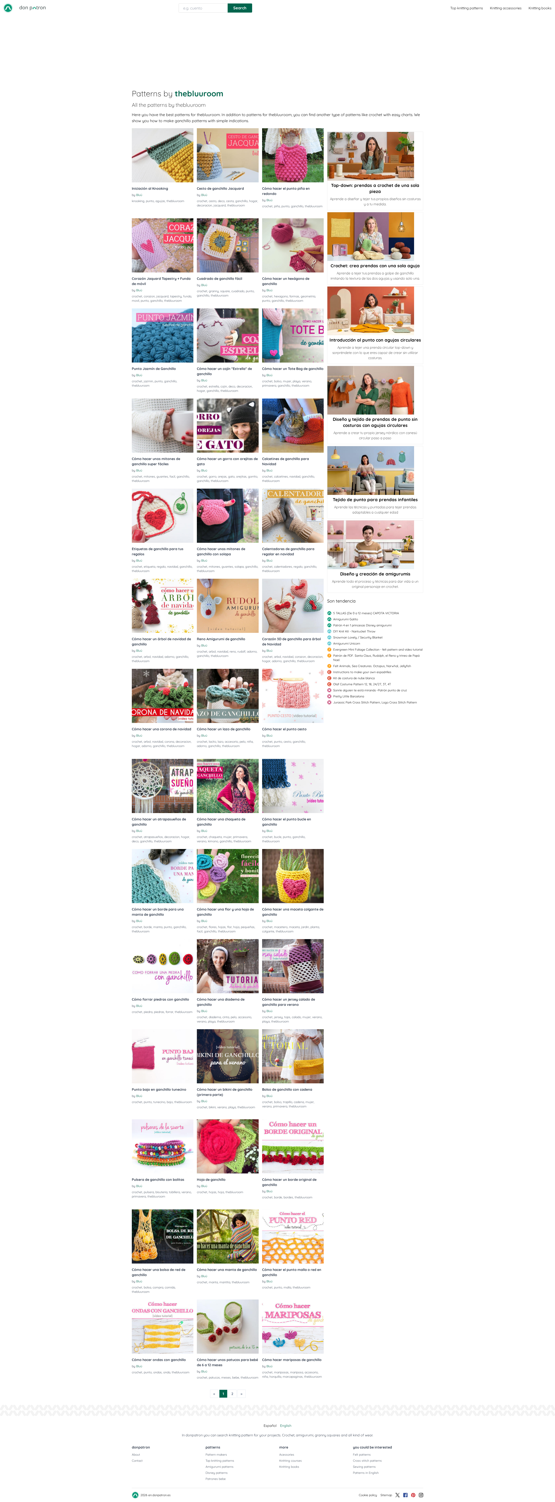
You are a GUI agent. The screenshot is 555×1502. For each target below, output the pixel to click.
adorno (169, 657)
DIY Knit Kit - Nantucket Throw (354, 631)
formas (294, 296)
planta (314, 927)
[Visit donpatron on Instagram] (421, 1495)
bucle (277, 837)
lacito (212, 742)
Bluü (139, 195)
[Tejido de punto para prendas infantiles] (375, 470)
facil (172, 476)
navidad (294, 476)
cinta (225, 1017)
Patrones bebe (216, 1479)
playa (296, 381)
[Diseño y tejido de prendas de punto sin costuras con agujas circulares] (375, 390)
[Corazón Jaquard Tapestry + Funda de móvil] (162, 245)
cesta (230, 201)
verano (306, 381)
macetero (280, 927)
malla (287, 1287)
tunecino (159, 1102)
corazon (149, 296)
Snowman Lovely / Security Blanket (358, 637)
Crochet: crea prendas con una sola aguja (375, 265)
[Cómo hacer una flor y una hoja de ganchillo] (227, 876)
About (136, 1455)
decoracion (204, 205)
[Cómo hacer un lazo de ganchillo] (227, 696)
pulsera (149, 1192)
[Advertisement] (277, 48)
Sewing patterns (364, 1467)
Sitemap (386, 1495)
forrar (169, 1012)
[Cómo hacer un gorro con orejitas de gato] (227, 426)
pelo (242, 742)
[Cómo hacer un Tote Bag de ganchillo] (293, 335)
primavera (269, 385)
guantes (162, 476)
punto (150, 201)
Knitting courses (290, 1461)
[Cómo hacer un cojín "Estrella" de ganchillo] (227, 335)
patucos (214, 1377)
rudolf (241, 651)
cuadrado (237, 291)
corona (169, 742)
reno (233, 651)
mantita (224, 1282)
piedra (148, 1012)
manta (157, 927)
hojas (222, 927)
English (285, 1425)
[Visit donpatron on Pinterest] (413, 1495)
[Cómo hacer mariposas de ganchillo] (293, 1326)
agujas (160, 201)
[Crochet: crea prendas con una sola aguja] (375, 236)
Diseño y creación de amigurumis (375, 574)
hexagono (281, 296)
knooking (138, 201)
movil (135, 301)
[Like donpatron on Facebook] (405, 1495)
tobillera (174, 1192)
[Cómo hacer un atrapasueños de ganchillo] (162, 786)
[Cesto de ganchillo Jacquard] (227, 155)
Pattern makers (216, 1455)
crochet (202, 201)
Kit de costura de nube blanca (354, 678)
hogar (253, 201)
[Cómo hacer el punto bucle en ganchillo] (293, 786)
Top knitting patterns (466, 8)
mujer (287, 381)
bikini (212, 1107)
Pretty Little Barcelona (348, 696)
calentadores (283, 567)
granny (214, 291)
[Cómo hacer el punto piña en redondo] (293, 155)
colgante (268, 931)
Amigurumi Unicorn (346, 643)
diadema (215, 1017)
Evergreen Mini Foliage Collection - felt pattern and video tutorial (378, 649)
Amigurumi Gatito (345, 619)
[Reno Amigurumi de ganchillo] (227, 606)
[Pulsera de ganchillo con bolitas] (162, 1146)
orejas (222, 476)
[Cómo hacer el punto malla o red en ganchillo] (293, 1236)
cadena (299, 1102)
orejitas (241, 476)
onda (166, 1372)
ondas (157, 1372)
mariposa (296, 1372)
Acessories (286, 1455)
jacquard (220, 205)
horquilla (275, 1377)
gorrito (252, 476)
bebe (235, 1377)
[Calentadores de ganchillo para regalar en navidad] (293, 516)
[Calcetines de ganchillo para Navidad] (293, 426)
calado (296, 1017)
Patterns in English (366, 1473)
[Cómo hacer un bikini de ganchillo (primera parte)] (227, 1056)
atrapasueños (153, 837)
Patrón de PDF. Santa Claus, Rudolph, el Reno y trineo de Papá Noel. (376, 658)
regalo (161, 567)
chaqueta (215, 837)
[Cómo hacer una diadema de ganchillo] (227, 966)
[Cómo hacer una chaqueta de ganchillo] (227, 786)
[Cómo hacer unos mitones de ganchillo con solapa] (227, 516)
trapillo (287, 1102)
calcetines (281, 476)
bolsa (147, 1287)
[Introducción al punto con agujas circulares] (375, 311)
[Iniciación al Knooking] (162, 155)
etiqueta (149, 567)
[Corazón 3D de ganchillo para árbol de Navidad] (293, 606)
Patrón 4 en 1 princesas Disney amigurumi (362, 625)
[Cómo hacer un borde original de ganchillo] (293, 1146)
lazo (220, 742)
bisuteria (161, 1192)
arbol (147, 657)
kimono (213, 841)
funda (187, 296)
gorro (212, 476)
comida (170, 1287)
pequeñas (248, 927)
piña (277, 206)
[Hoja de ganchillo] (227, 1146)
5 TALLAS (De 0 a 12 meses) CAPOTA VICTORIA (366, 613)
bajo (170, 1102)
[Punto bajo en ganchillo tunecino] (162, 1056)
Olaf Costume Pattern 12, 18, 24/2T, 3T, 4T (362, 684)
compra (158, 1287)
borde (148, 927)
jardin (305, 927)
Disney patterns (217, 1473)
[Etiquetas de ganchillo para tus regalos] (162, 516)
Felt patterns (362, 1455)
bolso (277, 381)
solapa (239, 567)
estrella (214, 386)
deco (221, 201)
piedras (159, 1012)
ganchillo (241, 201)
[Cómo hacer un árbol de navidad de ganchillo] (162, 606)
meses (226, 1377)
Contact (137, 1461)
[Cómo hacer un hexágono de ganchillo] (293, 245)
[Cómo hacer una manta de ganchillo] (227, 1236)
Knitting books (540, 8)
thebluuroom (175, 201)
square (225, 291)
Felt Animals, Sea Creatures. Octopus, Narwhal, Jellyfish (372, 666)
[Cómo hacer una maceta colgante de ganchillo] (293, 876)
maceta (294, 927)
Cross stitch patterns (367, 1461)
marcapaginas (293, 1377)
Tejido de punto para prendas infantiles (375, 499)
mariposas (281, 1372)
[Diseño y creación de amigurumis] (375, 544)
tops (287, 1017)
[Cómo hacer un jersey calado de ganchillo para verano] (293, 966)
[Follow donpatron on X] (397, 1495)
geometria (308, 296)
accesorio (231, 742)
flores (213, 927)
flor (229, 927)
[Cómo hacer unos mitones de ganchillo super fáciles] (162, 426)
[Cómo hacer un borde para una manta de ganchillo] (162, 876)
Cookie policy (368, 1495)
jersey (278, 1017)
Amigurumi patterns (219, 1467)
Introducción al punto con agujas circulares (375, 340)
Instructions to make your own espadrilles (362, 672)
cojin (223, 386)
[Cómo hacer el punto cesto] (293, 696)
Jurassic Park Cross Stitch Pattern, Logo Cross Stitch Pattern (375, 702)
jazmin (148, 381)
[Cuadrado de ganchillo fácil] (227, 245)
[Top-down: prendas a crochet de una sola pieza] (375, 156)
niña (250, 742)
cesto (212, 201)
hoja (236, 927)
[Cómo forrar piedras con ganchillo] (162, 966)
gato (231, 476)
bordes (288, 1197)
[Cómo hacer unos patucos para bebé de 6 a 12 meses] (227, 1326)
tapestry (176, 296)
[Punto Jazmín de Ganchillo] (162, 335)
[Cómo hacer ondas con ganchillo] (162, 1326)
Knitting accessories (506, 8)
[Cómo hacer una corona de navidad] (162, 696)
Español (270, 1425)
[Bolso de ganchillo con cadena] (293, 1056)
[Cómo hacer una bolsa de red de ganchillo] (162, 1236)
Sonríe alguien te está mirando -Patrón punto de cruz (370, 690)
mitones (149, 476)
